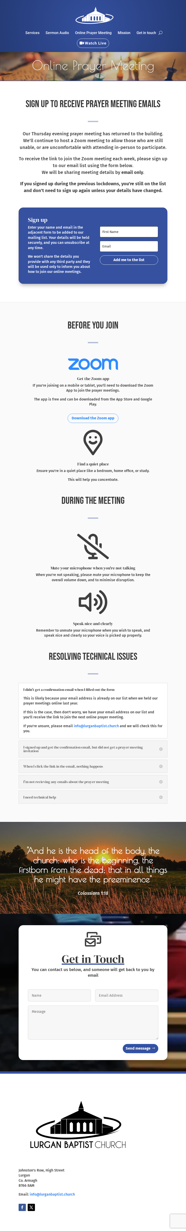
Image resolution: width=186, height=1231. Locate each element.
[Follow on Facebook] (22, 1207)
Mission (124, 33)
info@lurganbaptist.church (96, 726)
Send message (138, 1048)
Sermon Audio (57, 33)
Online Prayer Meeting (93, 33)
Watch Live (95, 43)
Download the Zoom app (93, 418)
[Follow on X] (31, 1207)
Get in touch (146, 33)
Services (32, 33)
